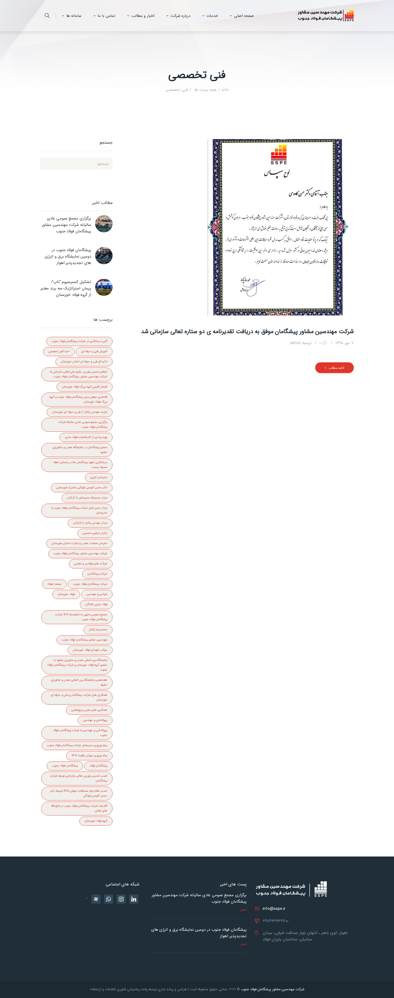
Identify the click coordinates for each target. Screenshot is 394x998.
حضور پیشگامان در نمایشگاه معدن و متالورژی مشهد (80, 450)
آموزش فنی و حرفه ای (94, 351)
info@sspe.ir (274, 909)
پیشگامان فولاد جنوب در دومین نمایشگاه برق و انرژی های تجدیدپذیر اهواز (68, 256)
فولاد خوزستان (66, 594)
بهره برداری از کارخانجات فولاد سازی (86, 437)
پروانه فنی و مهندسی (95, 720)
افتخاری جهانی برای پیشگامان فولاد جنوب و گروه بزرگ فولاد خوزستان (78, 399)
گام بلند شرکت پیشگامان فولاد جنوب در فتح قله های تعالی (79, 808)
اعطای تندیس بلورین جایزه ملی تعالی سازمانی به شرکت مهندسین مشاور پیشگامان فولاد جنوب (78, 374)
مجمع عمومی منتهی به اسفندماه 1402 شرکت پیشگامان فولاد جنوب (81, 617)
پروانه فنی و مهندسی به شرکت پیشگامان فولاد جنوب (80, 733)
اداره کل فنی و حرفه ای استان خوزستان (84, 361)
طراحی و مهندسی (97, 594)
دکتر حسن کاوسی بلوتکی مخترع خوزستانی (81, 487)
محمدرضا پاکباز (98, 629)
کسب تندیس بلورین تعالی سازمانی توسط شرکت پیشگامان (78, 778)
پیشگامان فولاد (98, 766)
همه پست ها (204, 90)
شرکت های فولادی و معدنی (90, 563)
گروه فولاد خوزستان (96, 821)
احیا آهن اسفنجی (59, 351)
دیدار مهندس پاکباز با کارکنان (90, 523)
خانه (225, 90)
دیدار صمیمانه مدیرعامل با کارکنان (87, 498)
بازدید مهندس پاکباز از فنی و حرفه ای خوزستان (79, 412)
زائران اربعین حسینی (95, 533)
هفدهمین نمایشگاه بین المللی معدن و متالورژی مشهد (79, 682)
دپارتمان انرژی (98, 477)
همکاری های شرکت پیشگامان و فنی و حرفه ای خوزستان (79, 697)
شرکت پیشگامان (97, 574)
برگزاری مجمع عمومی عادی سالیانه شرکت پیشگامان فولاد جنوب (82, 424)
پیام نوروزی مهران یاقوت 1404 (89, 755)
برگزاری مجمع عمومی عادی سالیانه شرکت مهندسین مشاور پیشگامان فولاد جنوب (66, 224)
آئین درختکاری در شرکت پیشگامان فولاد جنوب (79, 341)
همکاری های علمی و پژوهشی (89, 710)
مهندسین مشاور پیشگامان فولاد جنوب (84, 640)
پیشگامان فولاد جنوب (64, 766)
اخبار (244, 909)
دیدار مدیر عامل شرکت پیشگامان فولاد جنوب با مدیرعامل (79, 510)
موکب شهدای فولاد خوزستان (90, 650)
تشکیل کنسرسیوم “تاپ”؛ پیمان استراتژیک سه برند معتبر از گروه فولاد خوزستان (65, 288)
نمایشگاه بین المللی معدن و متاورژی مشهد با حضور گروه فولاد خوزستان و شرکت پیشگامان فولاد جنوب (77, 665)
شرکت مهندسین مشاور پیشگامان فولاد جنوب (80, 553)
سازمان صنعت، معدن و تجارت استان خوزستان (79, 543)
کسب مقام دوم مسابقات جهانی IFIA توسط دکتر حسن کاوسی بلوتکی (78, 793)
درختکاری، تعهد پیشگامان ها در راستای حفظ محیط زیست (80, 465)
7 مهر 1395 (345, 343)
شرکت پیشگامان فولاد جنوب (90, 584)
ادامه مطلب (336, 368)
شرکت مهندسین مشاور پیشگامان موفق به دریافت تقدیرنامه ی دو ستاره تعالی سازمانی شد (247, 331)
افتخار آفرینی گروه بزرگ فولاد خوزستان (84, 387)
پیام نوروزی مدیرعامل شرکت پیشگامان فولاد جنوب (77, 745)
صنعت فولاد (54, 584)
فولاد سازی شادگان (96, 604)
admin (301, 343)
